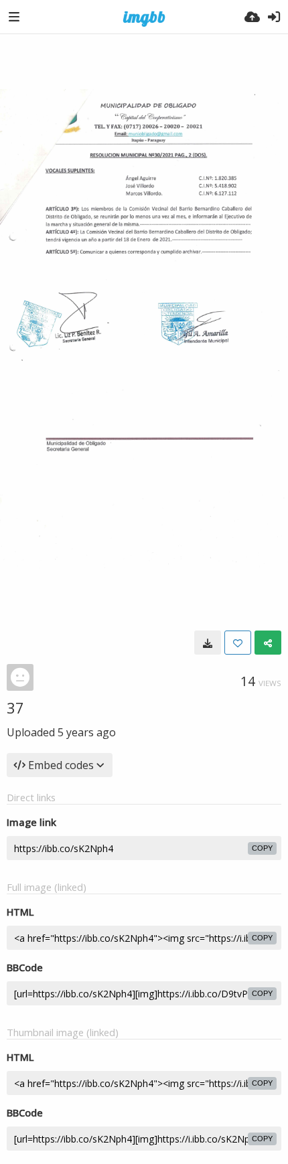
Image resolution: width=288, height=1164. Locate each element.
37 (15, 707)
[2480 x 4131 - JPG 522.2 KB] (207, 643)
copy (262, 848)
